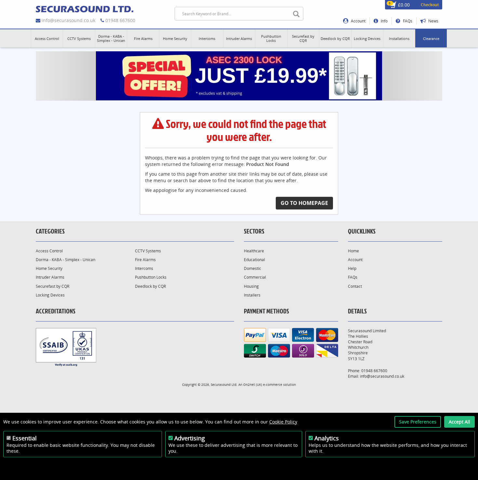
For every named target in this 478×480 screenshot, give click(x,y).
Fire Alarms (145, 259)
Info (384, 21)
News (432, 21)
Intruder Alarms (50, 277)
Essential (24, 438)
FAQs (407, 21)
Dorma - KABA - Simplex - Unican (65, 259)
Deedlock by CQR (150, 286)
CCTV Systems (148, 251)
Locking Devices (50, 295)
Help (352, 268)
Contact (355, 286)
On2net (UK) (252, 384)
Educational (254, 259)
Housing (251, 286)
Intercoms (144, 268)
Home (353, 251)
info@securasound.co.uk (68, 20)
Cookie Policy (283, 422)
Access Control (49, 251)
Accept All (459, 422)
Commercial (255, 277)
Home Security (49, 268)
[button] (47, 38)
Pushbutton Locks (150, 277)
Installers (252, 295)
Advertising (189, 438)
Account (357, 21)
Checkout (430, 4)
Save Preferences (417, 422)
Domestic (252, 268)
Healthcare (254, 251)
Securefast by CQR (52, 286)
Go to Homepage (304, 203)
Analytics (326, 438)
